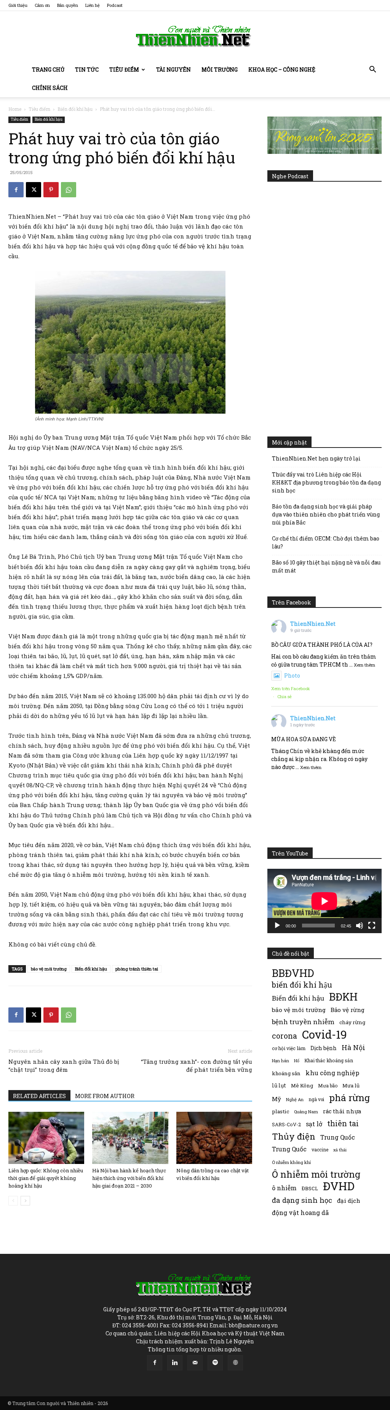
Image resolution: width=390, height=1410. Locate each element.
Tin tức (87, 69)
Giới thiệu (17, 5)
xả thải (340, 1150)
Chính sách (50, 87)
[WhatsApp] (68, 189)
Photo (292, 675)
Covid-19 (324, 1034)
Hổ (296, 1060)
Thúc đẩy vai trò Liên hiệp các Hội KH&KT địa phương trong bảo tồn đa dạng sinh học (326, 482)
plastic (280, 1111)
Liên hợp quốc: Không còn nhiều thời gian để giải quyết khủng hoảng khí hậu (45, 1178)
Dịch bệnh (323, 1048)
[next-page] (25, 1200)
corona (284, 1036)
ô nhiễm (284, 1188)
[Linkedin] (174, 1362)
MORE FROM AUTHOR (104, 1096)
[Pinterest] (51, 189)
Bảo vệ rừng (347, 1010)
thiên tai (343, 1123)
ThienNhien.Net (313, 623)
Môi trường (219, 69)
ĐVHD (339, 1186)
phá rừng (349, 1097)
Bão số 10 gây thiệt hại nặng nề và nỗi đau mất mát (326, 566)
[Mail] (195, 1362)
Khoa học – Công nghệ (281, 69)
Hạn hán (280, 1060)
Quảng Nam (306, 1111)
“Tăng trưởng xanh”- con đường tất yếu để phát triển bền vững (196, 1065)
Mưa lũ (351, 1085)
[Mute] (359, 925)
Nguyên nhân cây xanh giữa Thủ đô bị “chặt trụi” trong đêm (63, 1065)
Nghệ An (295, 1099)
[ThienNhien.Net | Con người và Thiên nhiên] (195, 36)
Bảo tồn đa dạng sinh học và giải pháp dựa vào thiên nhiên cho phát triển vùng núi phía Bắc (326, 514)
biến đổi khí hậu (302, 985)
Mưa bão (327, 1085)
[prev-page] (13, 1200)
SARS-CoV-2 (286, 1124)
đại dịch (348, 1200)
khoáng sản (286, 1073)
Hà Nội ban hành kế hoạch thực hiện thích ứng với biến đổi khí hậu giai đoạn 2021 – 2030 (129, 1178)
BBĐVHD (293, 973)
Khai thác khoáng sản (328, 1060)
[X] (33, 189)
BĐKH (343, 997)
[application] (324, 901)
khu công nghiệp (332, 1073)
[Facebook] (16, 189)
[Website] (235, 1362)
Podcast (115, 5)
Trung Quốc (289, 1149)
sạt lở (314, 1124)
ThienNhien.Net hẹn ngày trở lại (316, 458)
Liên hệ (92, 5)
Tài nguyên (173, 69)
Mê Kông (302, 1085)
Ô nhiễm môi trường (316, 1174)
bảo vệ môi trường (49, 969)
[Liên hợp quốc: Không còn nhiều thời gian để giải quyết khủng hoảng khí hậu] (46, 1138)
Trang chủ (48, 69)
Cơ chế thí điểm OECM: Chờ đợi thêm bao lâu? (325, 542)
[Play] (277, 925)
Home (14, 109)
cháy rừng (352, 1022)
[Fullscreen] (372, 925)
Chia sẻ (284, 696)
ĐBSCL (310, 1188)
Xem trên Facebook (290, 688)
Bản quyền (67, 5)
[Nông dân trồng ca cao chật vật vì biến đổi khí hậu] (214, 1138)
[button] (372, 70)
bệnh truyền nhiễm (303, 1022)
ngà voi (316, 1099)
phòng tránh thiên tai (136, 969)
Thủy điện (293, 1136)
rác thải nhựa (342, 1111)
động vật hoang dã (300, 1213)
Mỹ (276, 1099)
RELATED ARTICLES (39, 1096)
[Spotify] (215, 1362)
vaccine (320, 1149)
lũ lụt (279, 1085)
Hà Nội (353, 1048)
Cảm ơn (42, 5)
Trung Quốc (337, 1137)
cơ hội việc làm (288, 1048)
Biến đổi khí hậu (75, 109)
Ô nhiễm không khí (291, 1162)
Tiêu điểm (124, 69)
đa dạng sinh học (302, 1200)
